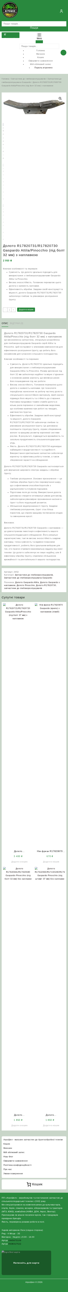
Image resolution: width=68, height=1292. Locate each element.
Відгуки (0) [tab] (16, 323)
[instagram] (34, 1288)
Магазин (7, 1148)
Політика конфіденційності (17, 1165)
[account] (61, 11)
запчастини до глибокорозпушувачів (23, 588)
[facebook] (30, 1288)
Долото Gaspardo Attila (27, 582)
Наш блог (8, 1156)
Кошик (6, 1144)
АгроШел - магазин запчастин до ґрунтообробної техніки (33, 1140)
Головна (5, 79)
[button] (60, 98)
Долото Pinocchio (26, 585)
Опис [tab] (5, 323)
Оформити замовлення (15, 1161)
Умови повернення (13, 1173)
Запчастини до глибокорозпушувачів (28, 79)
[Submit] (39, 41)
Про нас (7, 1169)
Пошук (34, 27)
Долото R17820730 (46, 585)
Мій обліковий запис (13, 1152)
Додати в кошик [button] (19, 862)
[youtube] (38, 1288)
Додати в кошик (26, 309)
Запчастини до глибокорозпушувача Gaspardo (28, 578)
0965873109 (14, 1240)
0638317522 (14, 1244)
